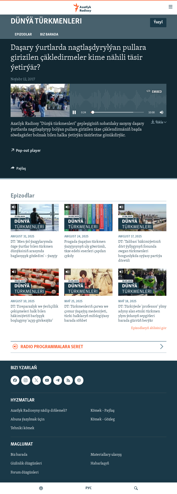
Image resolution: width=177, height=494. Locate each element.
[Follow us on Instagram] (25, 380)
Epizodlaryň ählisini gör (148, 328)
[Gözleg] (136, 488)
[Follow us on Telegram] (57, 380)
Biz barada (49, 34)
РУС (89, 488)
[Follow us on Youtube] (47, 380)
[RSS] (68, 380)
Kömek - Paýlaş (103, 411)
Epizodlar (23, 34)
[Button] (18, 169)
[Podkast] (41, 488)
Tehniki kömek (22, 428)
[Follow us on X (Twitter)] (36, 380)
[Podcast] (79, 380)
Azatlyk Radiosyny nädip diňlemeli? (39, 411)
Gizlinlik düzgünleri (26, 463)
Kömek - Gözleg (103, 419)
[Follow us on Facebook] (15, 380)
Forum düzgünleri (25, 472)
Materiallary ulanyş (106, 455)
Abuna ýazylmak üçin (27, 419)
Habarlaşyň (100, 463)
